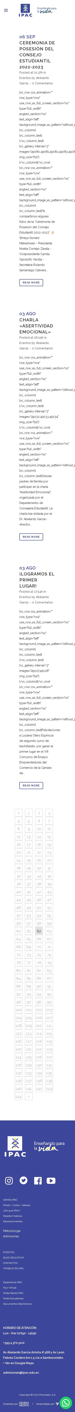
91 (49, 986)
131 (49, 1065)
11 (49, 829)
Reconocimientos (12, 1221)
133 (29, 1073)
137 (29, 1081)
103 (49, 1010)
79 (49, 962)
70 (39, 947)
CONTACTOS (10, 1263)
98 (39, 1002)
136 (19, 1081)
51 (49, 907)
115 (49, 1033)
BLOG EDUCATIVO (13, 1257)
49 (28, 907)
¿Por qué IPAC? (11, 1210)
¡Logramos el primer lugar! (36, 580)
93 (29, 994)
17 (29, 844)
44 (18, 899)
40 (18, 892)
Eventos (25, 78)
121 (28, 1049)
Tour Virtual (9, 1287)
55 (49, 915)
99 (49, 1002)
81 (29, 970)
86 (39, 978)
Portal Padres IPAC (13, 1293)
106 (39, 1018)
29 (29, 868)
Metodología (11, 1231)
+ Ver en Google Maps (18, 1363)
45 (29, 899)
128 (18, 1065)
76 (18, 962)
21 (29, 852)
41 (29, 892)
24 (18, 860)
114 (39, 1033)
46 (39, 899)
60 (18, 931)
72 (19, 955)
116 (18, 1041)
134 (39, 1073)
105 (29, 1018)
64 (18, 939)
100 (18, 1010)
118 (39, 1041)
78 (39, 962)
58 (39, 923)
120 (18, 1049)
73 (29, 955)
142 (39, 1088)
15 (49, 836)
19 (49, 844)
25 (29, 860)
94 (39, 994)
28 (18, 868)
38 (39, 884)
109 (29, 1025)
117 (28, 1041)
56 (18, 923)
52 (19, 915)
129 (29, 1065)
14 (39, 836)
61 (29, 931)
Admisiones (11, 1236)
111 (49, 1025)
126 (39, 1057)
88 (18, 986)
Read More (31, 282)
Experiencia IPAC (12, 1282)
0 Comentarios (42, 83)
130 (39, 1065)
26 (39, 860)
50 (39, 907)
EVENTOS (8, 1252)
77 (29, 962)
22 (39, 852)
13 (29, 836)
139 (49, 1081)
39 (49, 884)
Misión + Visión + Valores (16, 1205)
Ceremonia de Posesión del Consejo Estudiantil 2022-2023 (37, 54)
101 (29, 1010)
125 (29, 1057)
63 (49, 931)
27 (49, 860)
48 (18, 907)
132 (18, 1073)
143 (49, 1088)
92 (18, 994)
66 (39, 939)
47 (49, 899)
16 (19, 844)
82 (39, 970)
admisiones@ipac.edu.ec (21, 1372)
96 (18, 1002)
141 (29, 1088)
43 (49, 892)
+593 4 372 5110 (14, 1342)
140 (18, 1088)
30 (39, 868)
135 (49, 1073)
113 (28, 1033)
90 (39, 986)
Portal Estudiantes (13, 1298)
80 (18, 970)
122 (39, 1049)
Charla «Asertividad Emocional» (36, 325)
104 (18, 1018)
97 (29, 1002)
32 (19, 876)
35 (49, 876)
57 (29, 923)
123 (49, 1049)
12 (18, 836)
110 (39, 1025)
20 (18, 852)
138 (39, 1081)
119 (49, 1041)
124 (18, 1057)
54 (39, 915)
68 (18, 947)
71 (49, 947)
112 (18, 1033)
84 (18, 978)
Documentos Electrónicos (17, 1303)
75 (49, 955)
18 (39, 844)
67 (49, 939)
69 (28, 947)
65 (29, 939)
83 (49, 970)
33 (29, 876)
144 (18, 1096)
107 (49, 1018)
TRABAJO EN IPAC (13, 1268)
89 (28, 986)
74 (39, 955)
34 (39, 876)
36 (18, 884)
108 (18, 1025)
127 (49, 1057)
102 (39, 1010)
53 (29, 915)
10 (39, 829)
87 (49, 978)
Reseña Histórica (12, 1216)
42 (39, 892)
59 (49, 923)
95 (49, 994)
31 (49, 868)
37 (29, 884)
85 (29, 978)
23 (49, 852)
